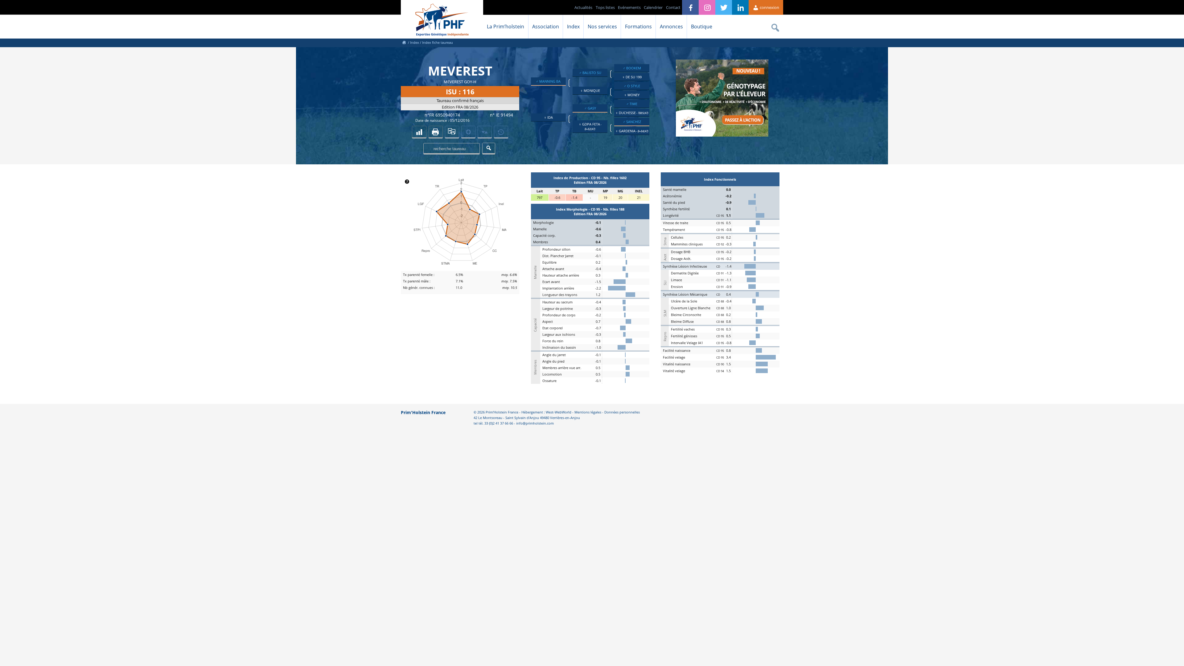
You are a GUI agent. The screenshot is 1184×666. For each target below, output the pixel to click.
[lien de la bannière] (722, 135)
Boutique (701, 26)
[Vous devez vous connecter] (501, 132)
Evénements (629, 7)
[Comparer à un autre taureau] (452, 132)
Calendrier (653, 7)
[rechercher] (488, 148)
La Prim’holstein (505, 26)
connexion (769, 7)
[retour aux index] (419, 132)
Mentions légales (587, 412)
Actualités (583, 7)
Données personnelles (622, 412)
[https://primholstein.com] (404, 42)
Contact (673, 7)
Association (545, 26)
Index (573, 26)
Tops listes (605, 7)
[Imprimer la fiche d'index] (436, 132)
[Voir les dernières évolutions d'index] (485, 132)
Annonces (671, 26)
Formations (638, 26)
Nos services (602, 26)
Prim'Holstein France (423, 412)
